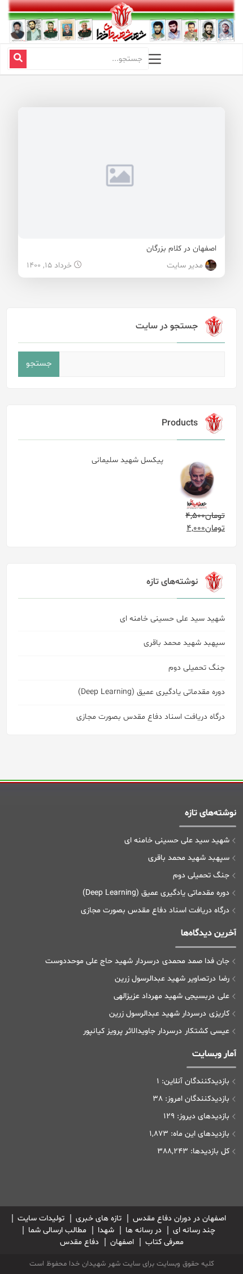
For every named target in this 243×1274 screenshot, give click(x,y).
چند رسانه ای (194, 1230)
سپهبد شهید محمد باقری (184, 643)
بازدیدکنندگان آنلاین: (194, 1081)
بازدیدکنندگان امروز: (196, 1098)
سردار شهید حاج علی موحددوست (99, 961)
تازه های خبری (99, 1218)
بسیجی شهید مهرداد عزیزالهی (161, 996)
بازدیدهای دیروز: (202, 1116)
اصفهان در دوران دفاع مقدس (179, 1218)
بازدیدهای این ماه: (198, 1133)
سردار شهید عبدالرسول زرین (154, 1013)
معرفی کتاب (164, 1242)
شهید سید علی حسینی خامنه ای (172, 618)
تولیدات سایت (41, 1218)
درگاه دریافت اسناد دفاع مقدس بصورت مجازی (150, 716)
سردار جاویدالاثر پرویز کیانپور (129, 1031)
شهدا (106, 1230)
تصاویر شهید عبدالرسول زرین (162, 978)
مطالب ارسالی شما (57, 1230)
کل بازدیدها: (208, 1151)
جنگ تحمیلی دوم (196, 667)
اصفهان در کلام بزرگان (181, 248)
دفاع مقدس (79, 1242)
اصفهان (122, 1242)
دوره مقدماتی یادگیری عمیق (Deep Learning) (151, 692)
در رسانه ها (143, 1230)
